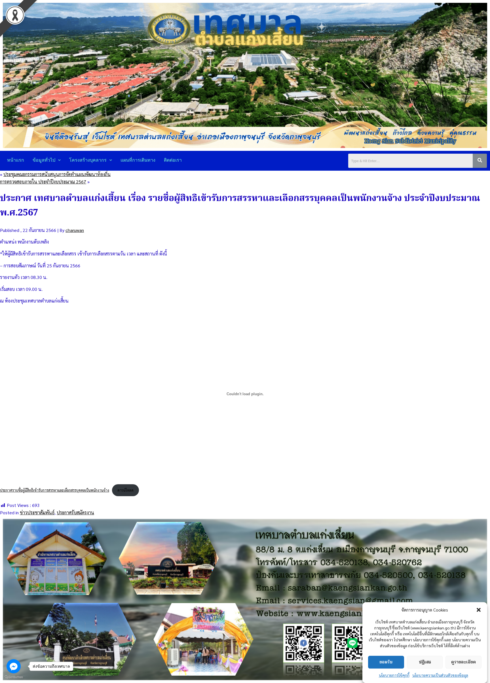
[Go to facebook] (14, 666)
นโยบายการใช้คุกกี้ (394, 675)
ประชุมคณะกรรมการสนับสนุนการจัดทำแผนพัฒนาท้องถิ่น (57, 174)
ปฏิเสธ (425, 662)
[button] (478, 610)
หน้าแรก (15, 160)
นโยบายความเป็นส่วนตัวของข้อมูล (440, 675)
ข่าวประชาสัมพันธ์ (37, 512)
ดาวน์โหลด (125, 490)
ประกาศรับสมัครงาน (75, 512)
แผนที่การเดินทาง (138, 160)
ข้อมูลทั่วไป (44, 160)
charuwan (75, 230)
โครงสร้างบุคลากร (88, 160)
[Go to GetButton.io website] (14, 677)
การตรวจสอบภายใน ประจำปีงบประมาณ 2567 (43, 182)
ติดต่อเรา (173, 160)
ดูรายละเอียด (463, 662)
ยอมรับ (385, 662)
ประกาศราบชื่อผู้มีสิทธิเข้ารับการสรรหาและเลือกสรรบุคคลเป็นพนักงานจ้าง (54, 490)
